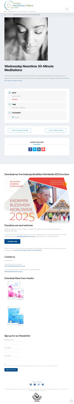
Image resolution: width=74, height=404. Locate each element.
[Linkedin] (39, 149)
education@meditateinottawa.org (14, 266)
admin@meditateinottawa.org (26, 236)
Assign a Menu (37, 382)
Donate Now (12, 241)
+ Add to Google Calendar (19, 130)
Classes (16, 117)
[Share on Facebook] (30, 149)
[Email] (43, 149)
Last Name (8, 355)
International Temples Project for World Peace (28, 250)
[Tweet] (35, 149)
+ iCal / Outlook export (55, 130)
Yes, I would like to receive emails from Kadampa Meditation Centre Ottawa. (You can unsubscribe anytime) (30, 365)
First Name (8, 347)
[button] (67, 9)
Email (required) (9, 339)
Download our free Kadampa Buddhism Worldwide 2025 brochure (36, 174)
